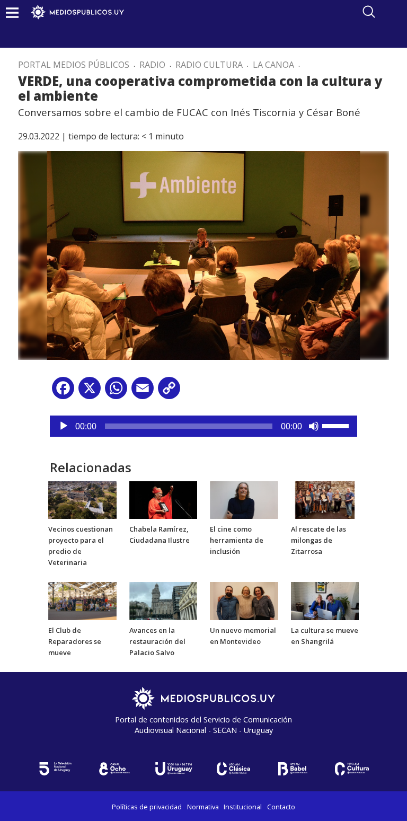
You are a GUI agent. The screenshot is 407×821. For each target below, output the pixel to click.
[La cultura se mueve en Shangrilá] (325, 600)
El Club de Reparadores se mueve (74, 641)
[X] (89, 392)
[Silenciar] (313, 426)
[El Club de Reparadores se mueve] (82, 600)
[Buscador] (368, 11)
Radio (152, 64)
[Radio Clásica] (233, 768)
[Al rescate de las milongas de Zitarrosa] (325, 499)
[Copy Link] (169, 392)
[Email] (142, 392)
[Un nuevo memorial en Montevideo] (244, 600)
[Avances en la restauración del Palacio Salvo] (163, 600)
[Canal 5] (55, 768)
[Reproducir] (63, 426)
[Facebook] (63, 392)
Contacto (281, 806)
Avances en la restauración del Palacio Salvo (157, 641)
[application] (203, 426)
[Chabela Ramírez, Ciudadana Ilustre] (163, 499)
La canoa (273, 64)
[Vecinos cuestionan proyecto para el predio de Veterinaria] (82, 499)
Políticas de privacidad (147, 806)
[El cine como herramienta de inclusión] (244, 499)
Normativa (203, 806)
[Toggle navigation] (12, 12)
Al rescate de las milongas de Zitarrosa (318, 540)
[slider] (337, 425)
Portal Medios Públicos (73, 64)
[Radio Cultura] (351, 768)
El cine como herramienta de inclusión (236, 540)
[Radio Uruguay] (173, 768)
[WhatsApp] (116, 392)
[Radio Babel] (292, 768)
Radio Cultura (209, 64)
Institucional (243, 806)
